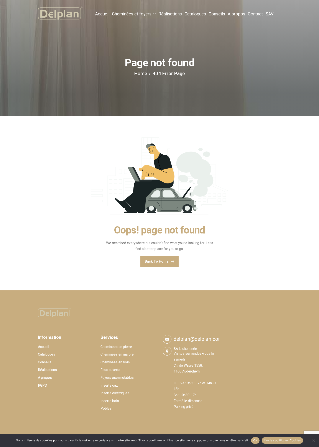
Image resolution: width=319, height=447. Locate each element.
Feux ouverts (110, 370)
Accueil (102, 14)
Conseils (217, 14)
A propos (236, 14)
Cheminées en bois (115, 362)
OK (255, 440)
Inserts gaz (109, 385)
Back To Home (157, 261)
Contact (255, 14)
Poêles (106, 408)
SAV (270, 14)
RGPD (42, 385)
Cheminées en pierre (116, 347)
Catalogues (195, 14)
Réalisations (170, 14)
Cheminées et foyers (131, 14)
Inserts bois (109, 401)
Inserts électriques (114, 393)
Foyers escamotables (117, 378)
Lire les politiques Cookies (282, 440)
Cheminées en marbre (117, 354)
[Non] (313, 440)
